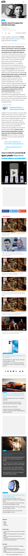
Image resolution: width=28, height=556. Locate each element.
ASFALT (5, 393)
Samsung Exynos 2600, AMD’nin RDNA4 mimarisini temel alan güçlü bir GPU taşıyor (13, 451)
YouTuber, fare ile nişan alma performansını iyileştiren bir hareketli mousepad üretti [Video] (13, 442)
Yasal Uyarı (6, 508)
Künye (5, 504)
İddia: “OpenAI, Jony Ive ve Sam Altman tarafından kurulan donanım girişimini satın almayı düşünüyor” (13, 255)
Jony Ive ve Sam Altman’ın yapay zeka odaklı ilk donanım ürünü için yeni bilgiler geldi (14, 315)
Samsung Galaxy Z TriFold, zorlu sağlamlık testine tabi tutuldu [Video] (13, 456)
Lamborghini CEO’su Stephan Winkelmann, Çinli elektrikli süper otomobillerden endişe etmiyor (13, 366)
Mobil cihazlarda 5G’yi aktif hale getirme (11, 531)
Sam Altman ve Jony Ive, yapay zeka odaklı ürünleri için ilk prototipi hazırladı (12, 334)
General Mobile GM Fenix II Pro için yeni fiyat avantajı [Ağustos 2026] (14, 491)
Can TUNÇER (4, 27)
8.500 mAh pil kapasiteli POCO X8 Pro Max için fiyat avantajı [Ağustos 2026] (13, 487)
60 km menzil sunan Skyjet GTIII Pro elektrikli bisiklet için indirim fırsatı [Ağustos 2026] (14, 483)
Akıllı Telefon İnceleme (8, 354)
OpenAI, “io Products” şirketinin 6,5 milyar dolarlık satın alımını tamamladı (12, 275)
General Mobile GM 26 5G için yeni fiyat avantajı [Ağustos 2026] (12, 494)
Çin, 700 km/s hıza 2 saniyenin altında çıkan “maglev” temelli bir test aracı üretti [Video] (14, 447)
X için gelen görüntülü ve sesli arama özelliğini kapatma (14, 535)
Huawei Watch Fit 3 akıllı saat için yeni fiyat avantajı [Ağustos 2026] (13, 361)
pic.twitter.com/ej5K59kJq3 (13, 145)
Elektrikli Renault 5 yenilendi (10, 408)
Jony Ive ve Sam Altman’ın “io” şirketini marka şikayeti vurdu (13, 235)
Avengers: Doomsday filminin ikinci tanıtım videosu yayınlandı (13, 437)
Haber (3, 20)
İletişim (5, 507)
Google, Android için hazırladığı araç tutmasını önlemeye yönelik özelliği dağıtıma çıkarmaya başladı (14, 412)
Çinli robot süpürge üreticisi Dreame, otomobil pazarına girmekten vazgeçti (12, 404)
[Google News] (21, 33)
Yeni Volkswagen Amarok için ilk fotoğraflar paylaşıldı (13, 400)
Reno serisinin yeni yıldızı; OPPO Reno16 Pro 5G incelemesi (14, 358)
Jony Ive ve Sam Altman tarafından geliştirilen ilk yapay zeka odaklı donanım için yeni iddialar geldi (13, 295)
